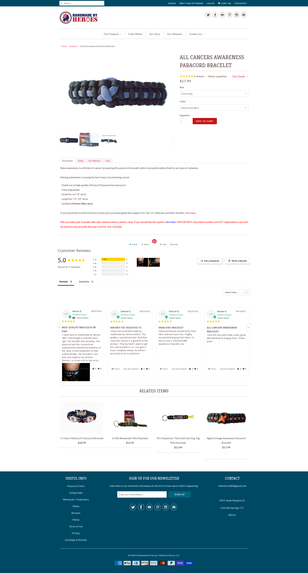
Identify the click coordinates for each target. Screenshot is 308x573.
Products (73, 46)
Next (175, 142)
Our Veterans (174, 34)
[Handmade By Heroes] (78, 18)
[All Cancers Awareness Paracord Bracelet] (117, 91)
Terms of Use (76, 526)
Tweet (134, 244)
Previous (60, 142)
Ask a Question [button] (211, 260)
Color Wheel (135, 34)
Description (67, 160)
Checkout (241, 3)
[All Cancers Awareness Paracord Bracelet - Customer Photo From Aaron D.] (142, 262)
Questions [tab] (84, 281)
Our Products (111, 34)
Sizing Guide (75, 492)
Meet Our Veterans (191, 3)
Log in (210, 3)
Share (146, 244)
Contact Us (195, 34)
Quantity (184, 115)
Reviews (75, 512)
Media (76, 506)
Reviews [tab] (63, 281)
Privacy (76, 533)
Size (182, 87)
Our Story (154, 34)
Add (164, 244)
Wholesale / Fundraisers (76, 499)
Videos (76, 519)
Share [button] (68, 368)
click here (190, 212)
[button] (94, 368)
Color (183, 101)
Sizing (172, 3)
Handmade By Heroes (147, 555)
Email (175, 244)
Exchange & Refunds (76, 539)
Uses (108, 160)
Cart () (226, 3)
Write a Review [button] (239, 260)
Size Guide (239, 76)
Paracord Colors (76, 486)
